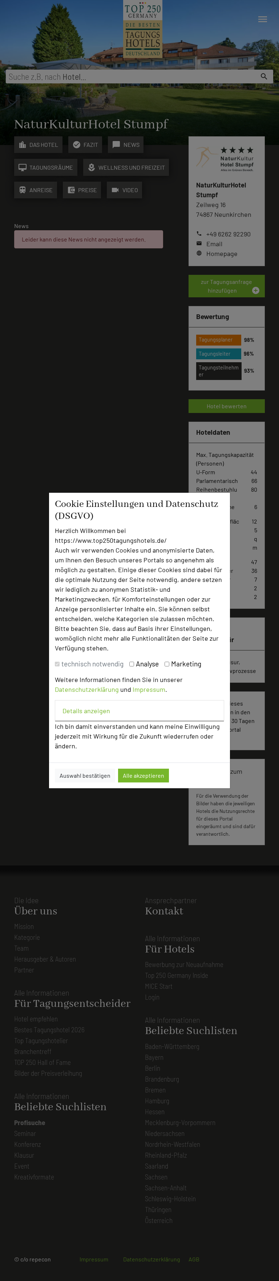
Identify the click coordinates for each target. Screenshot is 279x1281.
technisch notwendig (92, 664)
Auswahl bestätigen (85, 775)
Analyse (147, 664)
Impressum (149, 689)
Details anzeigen (86, 711)
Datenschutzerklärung (87, 689)
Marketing (186, 664)
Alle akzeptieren (143, 775)
